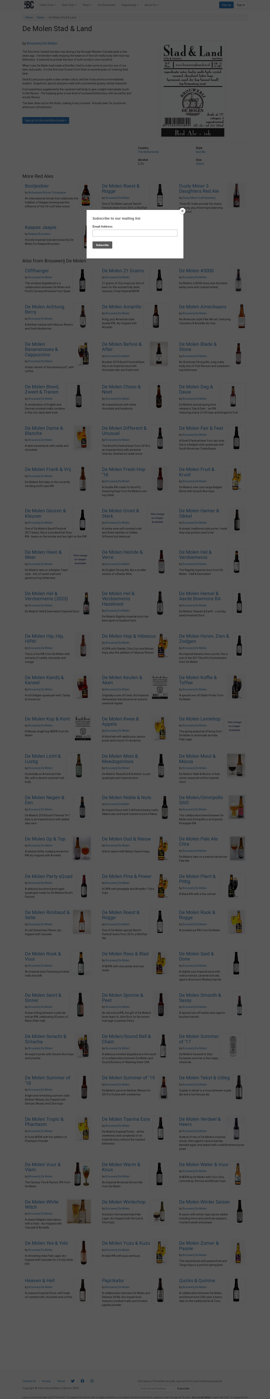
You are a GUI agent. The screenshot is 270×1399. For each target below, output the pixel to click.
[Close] (182, 211)
